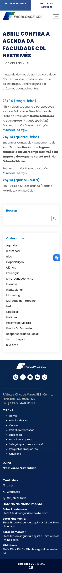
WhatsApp (13, 492)
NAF (9, 306)
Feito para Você (15, 3)
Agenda (11, 245)
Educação (12, 273)
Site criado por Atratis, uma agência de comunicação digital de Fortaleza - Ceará (31, 568)
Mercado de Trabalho (21, 301)
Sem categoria (16, 339)
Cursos (13, 425)
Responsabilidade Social (22, 334)
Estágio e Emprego (21, 439)
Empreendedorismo (19, 279)
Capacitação (15, 262)
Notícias (11, 317)
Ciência (11, 268)
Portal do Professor (21, 430)
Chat (10, 485)
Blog (9, 257)
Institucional (14, 290)
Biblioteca (13, 251)
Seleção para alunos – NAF (26, 444)
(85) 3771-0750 (17, 498)
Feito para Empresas (46, 5)
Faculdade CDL (18, 420)
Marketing (13, 295)
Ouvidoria (15, 454)
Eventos (11, 284)
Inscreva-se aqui (15, 173)
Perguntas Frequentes (23, 449)
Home (13, 416)
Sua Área (12, 345)
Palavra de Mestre (18, 323)
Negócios (12, 312)
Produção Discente (19, 328)
